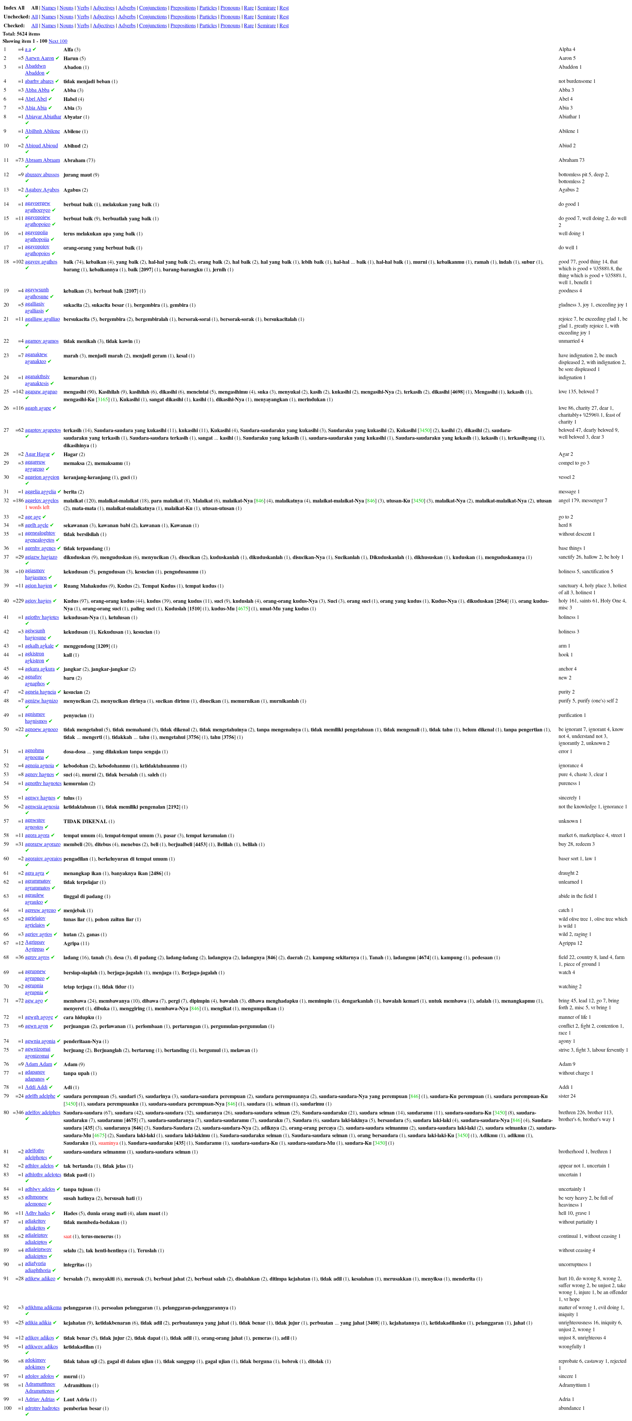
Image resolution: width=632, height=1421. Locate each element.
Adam (38, 1063)
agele (36, 524)
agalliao (42, 318)
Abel (36, 98)
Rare (249, 7)
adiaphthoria (38, 1267)
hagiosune (35, 634)
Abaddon (35, 69)
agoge (39, 1016)
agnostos (35, 823)
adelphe (40, 1095)
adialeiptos (36, 1238)
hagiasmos (36, 574)
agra (34, 872)
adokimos (35, 1363)
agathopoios (37, 250)
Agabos (42, 189)
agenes (40, 547)
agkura (40, 668)
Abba (37, 89)
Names (48, 7)
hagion (38, 585)
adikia (38, 1322)
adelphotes (36, 1154)
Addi (36, 1086)
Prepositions (183, 7)
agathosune (37, 293)
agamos (42, 340)
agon (36, 1025)
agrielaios (35, 921)
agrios (38, 933)
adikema (43, 1307)
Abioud (41, 145)
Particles (208, 7)
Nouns (66, 7)
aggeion (42, 476)
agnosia (42, 806)
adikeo (40, 1278)
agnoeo (41, 728)
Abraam (42, 159)
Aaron (39, 57)
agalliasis (34, 307)
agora (37, 834)
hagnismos (36, 717)
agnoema (34, 753)
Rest (284, 7)
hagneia (40, 691)
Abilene (42, 130)
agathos (41, 261)
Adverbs (127, 7)
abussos (42, 174)
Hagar (37, 453)
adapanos (35, 1075)
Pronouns (230, 7)
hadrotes (42, 1407)
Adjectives (104, 7)
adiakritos (35, 1224)
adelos (39, 1165)
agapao (41, 391)
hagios (38, 600)
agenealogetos (40, 536)
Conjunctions (153, 7)
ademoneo (36, 1200)
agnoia (39, 765)
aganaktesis (37, 380)
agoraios (43, 858)
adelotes (43, 1174)
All (34, 16)
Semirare (266, 7)
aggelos (42, 500)
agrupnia (34, 989)
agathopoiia (37, 236)
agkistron (34, 657)
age (33, 516)
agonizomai (37, 1052)
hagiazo (41, 556)
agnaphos (35, 680)
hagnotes (43, 782)
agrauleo (34, 898)
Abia (36, 107)
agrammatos (38, 884)
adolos (39, 1375)
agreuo (40, 909)
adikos (39, 1337)
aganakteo (36, 358)
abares (39, 80)
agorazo (43, 843)
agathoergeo (37, 206)
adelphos (42, 1112)
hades (37, 1212)
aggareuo (35, 465)
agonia (40, 1040)
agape (38, 407)
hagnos (39, 774)
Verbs (83, 7)
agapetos (43, 429)
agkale (39, 645)
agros (37, 956)
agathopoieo (37, 220)
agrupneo (35, 974)
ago (34, 1000)
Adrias (40, 1398)
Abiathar (43, 116)
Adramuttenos (40, 1387)
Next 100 (58, 40)
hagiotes (42, 616)
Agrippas (35, 945)
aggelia (40, 491)
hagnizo (41, 700)
